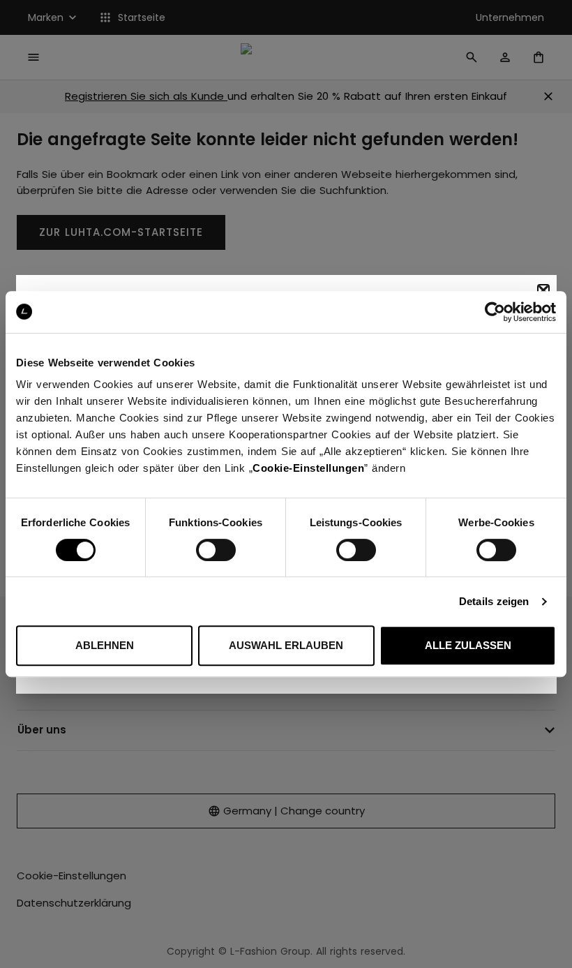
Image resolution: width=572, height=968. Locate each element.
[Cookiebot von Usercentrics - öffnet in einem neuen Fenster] (495, 311)
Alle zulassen (468, 645)
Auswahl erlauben (286, 645)
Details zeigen (494, 601)
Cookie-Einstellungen (308, 468)
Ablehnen (104, 645)
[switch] (216, 550)
